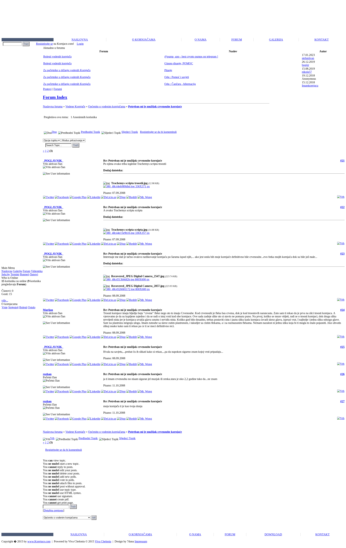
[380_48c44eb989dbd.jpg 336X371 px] (126, 186)
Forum (26, 271)
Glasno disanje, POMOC (178, 63)
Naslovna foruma (53, 106)
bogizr (305, 65)
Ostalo (31, 307)
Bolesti (23, 307)
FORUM (236, 39)
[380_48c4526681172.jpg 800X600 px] (126, 289)
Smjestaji (13, 307)
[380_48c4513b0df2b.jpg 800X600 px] (126, 279)
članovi (34, 274)
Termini (14, 274)
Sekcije (5, 274)
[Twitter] (48, 196)
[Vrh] (340, 195)
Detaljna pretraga (53, 510)
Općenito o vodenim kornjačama (106, 106)
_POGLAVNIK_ (53, 160)
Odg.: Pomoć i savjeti (176, 77)
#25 (342, 346)
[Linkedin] (93, 196)
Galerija (17, 271)
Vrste (5, 307)
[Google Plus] (78, 196)
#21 (342, 160)
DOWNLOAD (273, 534)
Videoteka (37, 271)
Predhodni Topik (90, 131)
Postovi (47, 89)
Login (80, 43)
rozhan (47, 374)
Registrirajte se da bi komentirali (158, 131)
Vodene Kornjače (75, 106)
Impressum (141, 541)
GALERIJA (276, 39)
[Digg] (121, 196)
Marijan (48, 309)
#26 (342, 374)
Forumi (58, 89)
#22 (342, 207)
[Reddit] (131, 196)
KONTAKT (321, 39)
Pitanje (168, 70)
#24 (342, 309)
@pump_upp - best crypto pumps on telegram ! (191, 56)
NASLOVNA (80, 39)
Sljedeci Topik (129, 131)
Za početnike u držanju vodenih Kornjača (66, 70)
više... (4, 300)
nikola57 (307, 71)
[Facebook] (62, 196)
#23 (342, 253)
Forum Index (55, 97)
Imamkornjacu (310, 85)
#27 (342, 401)
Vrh (52, 438)
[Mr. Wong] (144, 196)
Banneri (24, 274)
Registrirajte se (44, 43)
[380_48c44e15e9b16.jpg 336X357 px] (126, 232)
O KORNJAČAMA (144, 39)
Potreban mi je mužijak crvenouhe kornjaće (155, 106)
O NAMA (201, 39)
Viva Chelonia (103, 541)
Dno (54, 131)
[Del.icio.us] (108, 196)
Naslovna (6, 271)
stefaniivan (308, 58)
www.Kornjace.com (38, 541)
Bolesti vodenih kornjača (57, 56)
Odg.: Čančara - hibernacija (180, 83)
